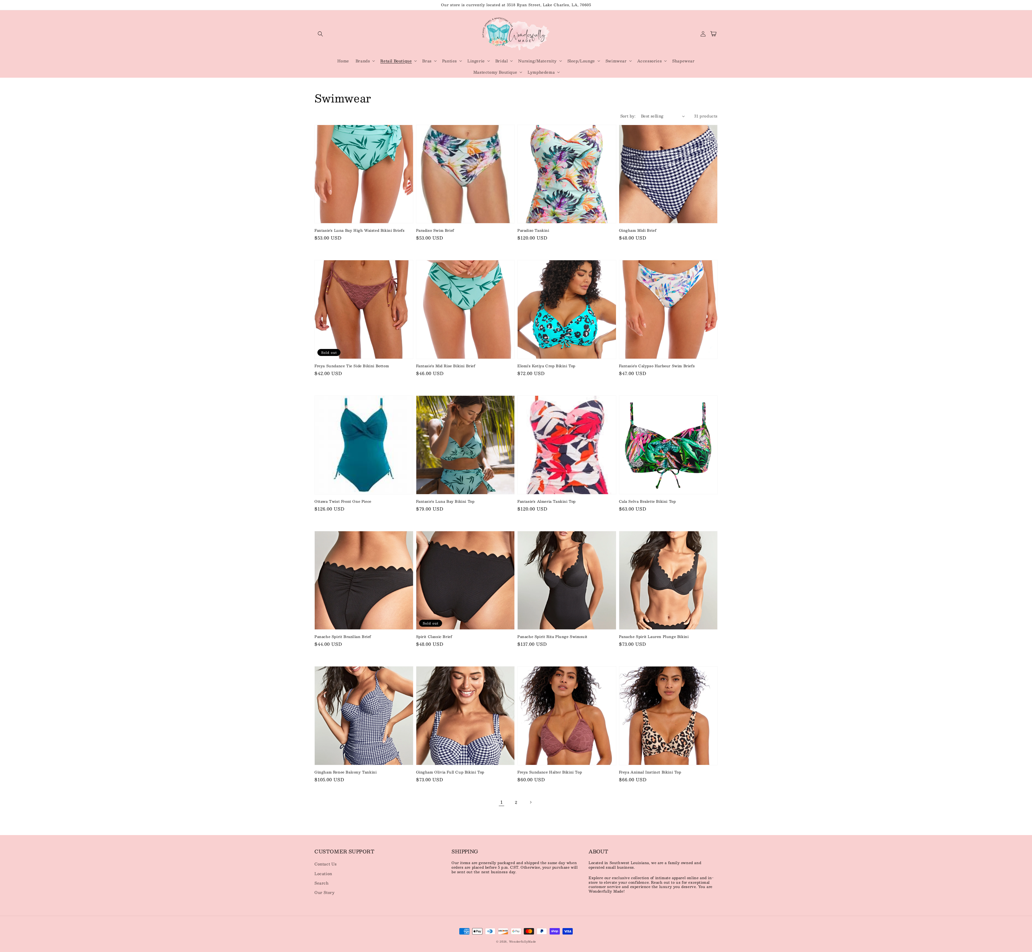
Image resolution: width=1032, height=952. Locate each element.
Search (321, 883)
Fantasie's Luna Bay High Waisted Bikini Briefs (359, 230)
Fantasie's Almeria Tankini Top (546, 501)
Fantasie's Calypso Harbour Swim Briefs (657, 365)
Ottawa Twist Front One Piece (342, 501)
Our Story (324, 892)
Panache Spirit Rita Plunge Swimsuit (552, 636)
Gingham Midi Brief (638, 230)
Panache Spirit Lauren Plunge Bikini (654, 636)
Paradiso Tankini (533, 230)
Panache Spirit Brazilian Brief (342, 636)
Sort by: (628, 116)
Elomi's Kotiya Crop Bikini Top (546, 365)
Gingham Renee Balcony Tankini (345, 772)
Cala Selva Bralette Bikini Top (647, 501)
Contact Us (325, 864)
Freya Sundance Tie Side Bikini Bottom (351, 365)
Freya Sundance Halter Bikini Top (549, 772)
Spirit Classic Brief (434, 636)
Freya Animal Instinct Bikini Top (650, 772)
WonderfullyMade (522, 941)
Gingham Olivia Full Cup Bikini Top (450, 772)
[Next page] (530, 802)
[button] (320, 34)
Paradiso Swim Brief (435, 230)
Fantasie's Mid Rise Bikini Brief (445, 365)
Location (323, 873)
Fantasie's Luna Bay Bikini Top (445, 501)
